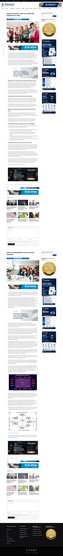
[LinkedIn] (3, 51)
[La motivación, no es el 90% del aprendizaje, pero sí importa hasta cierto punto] (34, 203)
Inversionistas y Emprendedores (37, 535)
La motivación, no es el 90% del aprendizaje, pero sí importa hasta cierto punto (34, 207)
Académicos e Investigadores (37, 531)
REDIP (8, 536)
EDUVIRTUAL (9, 529)
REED (7, 531)
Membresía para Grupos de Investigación (24, 537)
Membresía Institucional (23, 534)
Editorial (31, 8)
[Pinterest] (3, 53)
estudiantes (27, 184)
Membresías (18, 8)
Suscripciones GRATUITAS (24, 528)
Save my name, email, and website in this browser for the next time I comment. (19, 241)
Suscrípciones (35, 8)
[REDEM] (7, 5)
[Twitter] (3, 49)
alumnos (8, 184)
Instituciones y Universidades (37, 533)
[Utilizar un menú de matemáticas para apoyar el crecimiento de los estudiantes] (34, 215)
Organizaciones (12, 8)
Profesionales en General (36, 529)
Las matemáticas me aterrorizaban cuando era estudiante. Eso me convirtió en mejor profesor (22, 208)
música (31, 184)
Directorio (39, 8)
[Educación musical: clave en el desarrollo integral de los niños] (23, 32)
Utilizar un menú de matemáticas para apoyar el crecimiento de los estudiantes (34, 220)
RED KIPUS (8, 543)
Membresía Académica (23, 532)
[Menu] (1, 8)
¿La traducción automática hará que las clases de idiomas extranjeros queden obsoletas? (12, 208)
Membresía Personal (23, 530)
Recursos (44, 8)
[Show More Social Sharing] (30, 19)
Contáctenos (49, 8)
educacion (19, 184)
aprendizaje (12, 184)
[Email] (3, 55)
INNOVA (23, 8)
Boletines (27, 8)
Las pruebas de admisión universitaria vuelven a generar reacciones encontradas (11, 220)
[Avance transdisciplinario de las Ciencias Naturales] (23, 271)
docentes (16, 184)
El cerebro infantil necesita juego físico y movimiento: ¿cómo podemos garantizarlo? (23, 220)
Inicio (3, 8)
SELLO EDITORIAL (9, 538)
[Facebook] (3, 47)
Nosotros (7, 8)
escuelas (23, 184)
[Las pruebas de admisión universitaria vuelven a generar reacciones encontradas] (12, 215)
